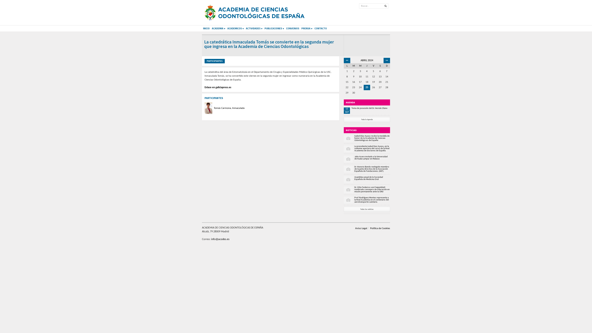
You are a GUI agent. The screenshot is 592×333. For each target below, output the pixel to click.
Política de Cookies (380, 228)
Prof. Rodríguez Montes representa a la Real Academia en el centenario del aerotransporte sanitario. (371, 199)
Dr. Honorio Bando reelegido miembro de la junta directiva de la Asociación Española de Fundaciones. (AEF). (371, 168)
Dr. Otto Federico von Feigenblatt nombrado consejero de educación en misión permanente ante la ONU (372, 189)
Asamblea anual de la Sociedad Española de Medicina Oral (368, 178)
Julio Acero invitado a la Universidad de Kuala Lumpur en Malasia (371, 157)
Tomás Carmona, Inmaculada (229, 108)
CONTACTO (320, 28)
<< (347, 60)
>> (387, 60)
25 (367, 87)
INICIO (206, 28)
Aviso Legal (361, 228)
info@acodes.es (220, 239)
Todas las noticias (367, 209)
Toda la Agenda (367, 120)
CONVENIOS (292, 28)
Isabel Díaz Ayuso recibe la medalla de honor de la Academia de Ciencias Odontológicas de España (372, 138)
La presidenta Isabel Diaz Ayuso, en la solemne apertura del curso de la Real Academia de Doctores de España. (371, 148)
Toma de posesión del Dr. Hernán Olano (369, 108)
